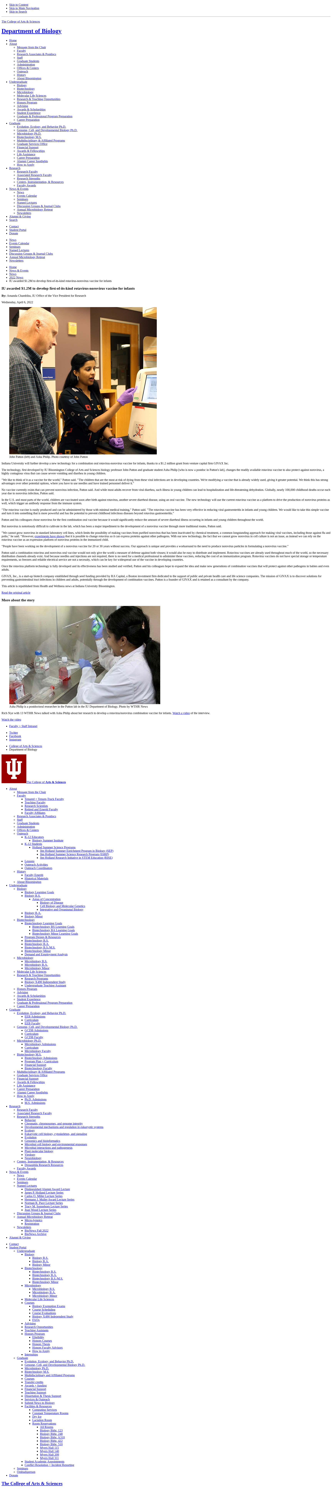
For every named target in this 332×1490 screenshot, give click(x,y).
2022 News (16, 277)
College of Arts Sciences (25, 746)
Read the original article (16, 592)
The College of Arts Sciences (21, 21)
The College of (46, 782)
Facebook (15, 736)
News (12, 274)
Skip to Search (18, 11)
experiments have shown (50, 536)
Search (13, 220)
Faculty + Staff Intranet (23, 726)
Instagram (15, 739)
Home (13, 40)
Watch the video (11, 719)
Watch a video (181, 713)
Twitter (13, 732)
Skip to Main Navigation (24, 8)
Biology (31, 30)
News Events (18, 270)
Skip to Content (18, 4)
